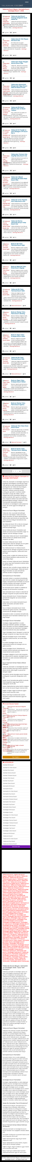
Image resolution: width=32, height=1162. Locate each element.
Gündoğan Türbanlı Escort (10, 823)
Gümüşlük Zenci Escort (9, 807)
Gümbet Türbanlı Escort (9, 775)
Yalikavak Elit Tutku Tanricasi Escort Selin (18, 290)
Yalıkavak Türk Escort (16, 442)
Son (20, 471)
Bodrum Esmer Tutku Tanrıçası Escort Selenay (19, 449)
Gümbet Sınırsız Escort (9, 773)
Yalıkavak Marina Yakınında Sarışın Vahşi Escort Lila (18, 222)
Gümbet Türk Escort (8, 778)
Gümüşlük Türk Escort (9, 802)
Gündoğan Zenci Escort (9, 831)
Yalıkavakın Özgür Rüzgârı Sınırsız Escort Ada (19, 62)
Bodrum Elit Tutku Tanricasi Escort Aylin (18, 244)
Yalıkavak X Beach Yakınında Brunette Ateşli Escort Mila (19, 178)
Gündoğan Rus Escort (9, 817)
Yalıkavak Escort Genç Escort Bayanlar (16, 706)
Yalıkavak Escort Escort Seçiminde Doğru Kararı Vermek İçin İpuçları (17, 724)
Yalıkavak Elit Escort (16, 305)
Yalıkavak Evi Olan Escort (10, 838)
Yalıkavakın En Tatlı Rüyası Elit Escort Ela (19, 39)
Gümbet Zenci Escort (9, 783)
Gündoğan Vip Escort (9, 828)
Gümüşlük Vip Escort (9, 804)
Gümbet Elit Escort (8, 765)
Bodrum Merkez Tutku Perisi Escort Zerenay (18, 312)
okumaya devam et (17, 27)
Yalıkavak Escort (12, 5)
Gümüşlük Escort (8, 788)
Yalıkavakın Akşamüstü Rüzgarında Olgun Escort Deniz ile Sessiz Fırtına (19, 86)
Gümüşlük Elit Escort (9, 786)
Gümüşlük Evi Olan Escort (10, 791)
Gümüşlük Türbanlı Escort (10, 799)
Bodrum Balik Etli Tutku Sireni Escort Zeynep (18, 267)
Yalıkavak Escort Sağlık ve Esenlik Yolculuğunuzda (15, 746)
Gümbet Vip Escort (8, 781)
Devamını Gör (16, 846)
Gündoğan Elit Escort (9, 809)
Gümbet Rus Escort (8, 770)
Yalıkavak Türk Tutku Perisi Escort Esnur (19, 426)
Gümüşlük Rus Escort (9, 794)
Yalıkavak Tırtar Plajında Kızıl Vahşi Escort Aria (19, 200)
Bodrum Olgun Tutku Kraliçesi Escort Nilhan (18, 381)
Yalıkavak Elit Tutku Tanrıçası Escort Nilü (17, 358)
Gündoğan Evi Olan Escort (10, 815)
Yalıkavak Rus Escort (9, 841)
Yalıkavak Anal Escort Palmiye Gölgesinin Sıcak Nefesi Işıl (19, 17)
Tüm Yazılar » (16, 757)
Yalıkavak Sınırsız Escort (10, 844)
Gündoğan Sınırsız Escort (10, 820)
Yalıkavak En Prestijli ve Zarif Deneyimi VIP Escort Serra (19, 131)
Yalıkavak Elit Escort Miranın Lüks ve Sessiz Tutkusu (18, 108)
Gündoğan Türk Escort (9, 825)
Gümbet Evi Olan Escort (9, 767)
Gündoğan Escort (8, 812)
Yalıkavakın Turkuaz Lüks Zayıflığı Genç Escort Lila (19, 155)
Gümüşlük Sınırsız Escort (10, 796)
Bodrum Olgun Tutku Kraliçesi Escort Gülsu (18, 335)
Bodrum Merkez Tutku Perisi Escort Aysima (18, 403)
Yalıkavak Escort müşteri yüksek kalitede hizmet (17, 734)
